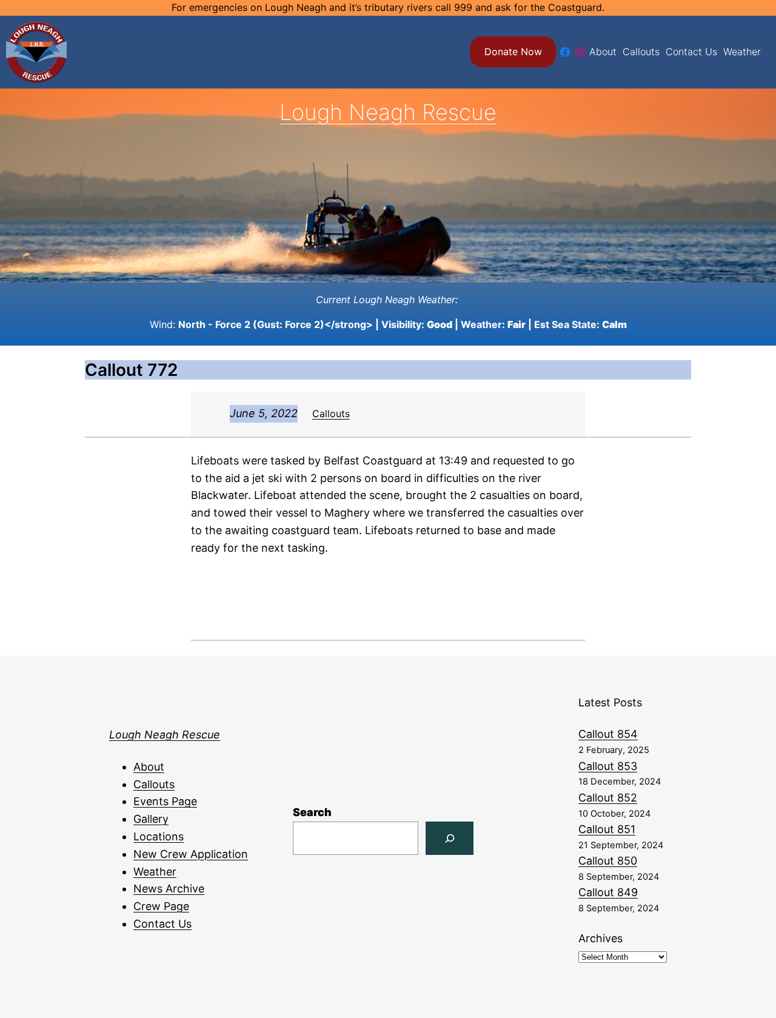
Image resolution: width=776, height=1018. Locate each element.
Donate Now (513, 51)
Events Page (165, 801)
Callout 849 (608, 892)
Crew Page (161, 906)
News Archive (168, 888)
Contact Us (162, 923)
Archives (600, 938)
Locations (158, 836)
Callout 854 (608, 734)
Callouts (331, 413)
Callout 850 (607, 860)
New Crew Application (190, 854)
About (148, 766)
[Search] (449, 838)
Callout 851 (606, 829)
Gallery (151, 818)
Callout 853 (607, 766)
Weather (154, 871)
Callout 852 (607, 797)
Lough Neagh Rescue (388, 112)
